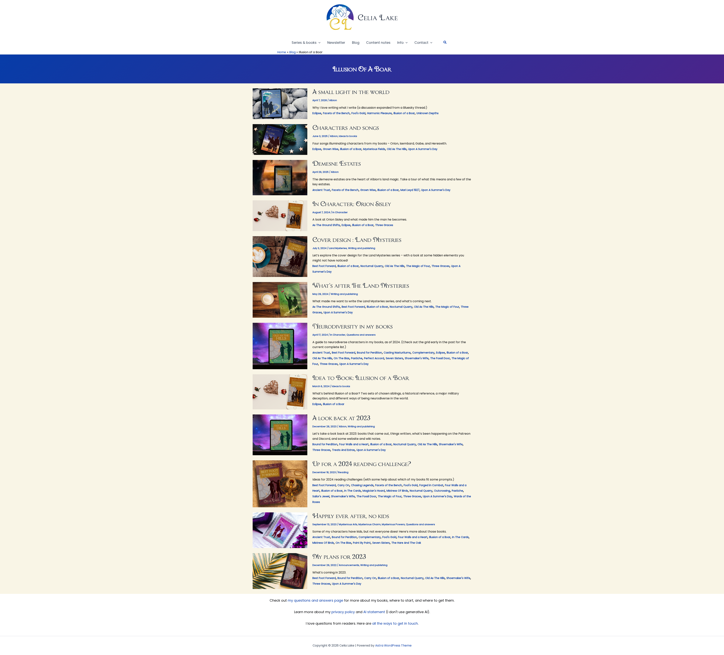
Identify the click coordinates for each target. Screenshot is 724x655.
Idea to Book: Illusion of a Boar (360, 377)
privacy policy (343, 612)
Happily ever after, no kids (350, 515)
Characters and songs (345, 127)
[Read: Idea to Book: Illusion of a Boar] (280, 391)
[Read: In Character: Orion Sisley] (280, 215)
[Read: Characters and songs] (280, 139)
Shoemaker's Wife (417, 358)
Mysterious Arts (348, 524)
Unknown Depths (427, 113)
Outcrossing (442, 491)
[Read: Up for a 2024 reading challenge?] (280, 483)
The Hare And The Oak (406, 543)
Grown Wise (330, 149)
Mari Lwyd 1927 (410, 190)
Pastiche (356, 358)
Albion (333, 100)
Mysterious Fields (374, 149)
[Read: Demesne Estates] (280, 177)
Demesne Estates (336, 163)
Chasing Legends (362, 485)
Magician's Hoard (374, 491)
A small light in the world (351, 91)
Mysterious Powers (393, 524)
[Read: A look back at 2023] (280, 434)
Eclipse (316, 113)
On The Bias (341, 358)
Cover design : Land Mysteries (356, 239)
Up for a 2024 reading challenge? (361, 463)
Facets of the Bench (336, 113)
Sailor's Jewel (320, 496)
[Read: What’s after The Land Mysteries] (280, 299)
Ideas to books (348, 136)
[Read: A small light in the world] (280, 103)
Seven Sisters (394, 358)
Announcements (349, 565)
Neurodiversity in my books (352, 326)
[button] (319, 42)
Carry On (343, 485)
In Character (340, 212)
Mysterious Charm (369, 524)
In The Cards (352, 491)
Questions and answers (361, 335)
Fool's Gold (358, 113)
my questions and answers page (315, 600)
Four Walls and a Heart (354, 444)
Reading (343, 472)
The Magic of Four (418, 266)
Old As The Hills (396, 149)
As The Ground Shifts (326, 225)
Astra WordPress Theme (393, 645)
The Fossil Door (440, 358)
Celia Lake (378, 17)
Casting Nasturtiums (397, 352)
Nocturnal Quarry (371, 266)
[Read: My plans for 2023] (280, 570)
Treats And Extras (343, 450)
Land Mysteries (338, 248)
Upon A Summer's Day (422, 149)
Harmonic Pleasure (379, 113)
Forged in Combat (431, 485)
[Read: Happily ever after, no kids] (280, 529)
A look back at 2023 (341, 417)
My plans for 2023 (339, 556)
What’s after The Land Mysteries (360, 285)
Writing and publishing (361, 248)
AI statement (374, 612)
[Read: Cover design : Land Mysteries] (280, 256)
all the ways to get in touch (395, 623)
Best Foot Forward (324, 266)
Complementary (423, 352)
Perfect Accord (374, 358)
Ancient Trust (321, 190)
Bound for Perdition (369, 352)
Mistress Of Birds (397, 491)
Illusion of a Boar (404, 113)
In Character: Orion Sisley (351, 203)
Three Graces (384, 225)
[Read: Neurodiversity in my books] (280, 345)
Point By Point (362, 543)
